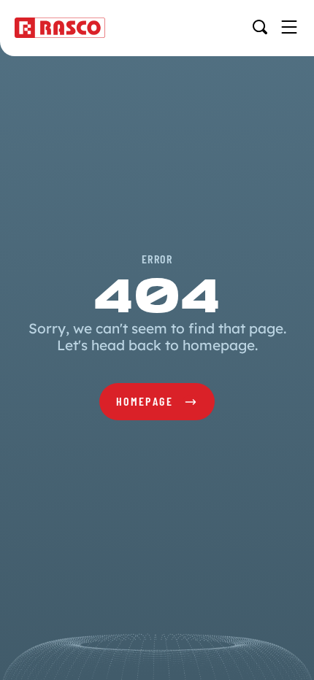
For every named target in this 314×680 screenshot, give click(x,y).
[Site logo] (60, 28)
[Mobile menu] (289, 27)
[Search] (260, 27)
